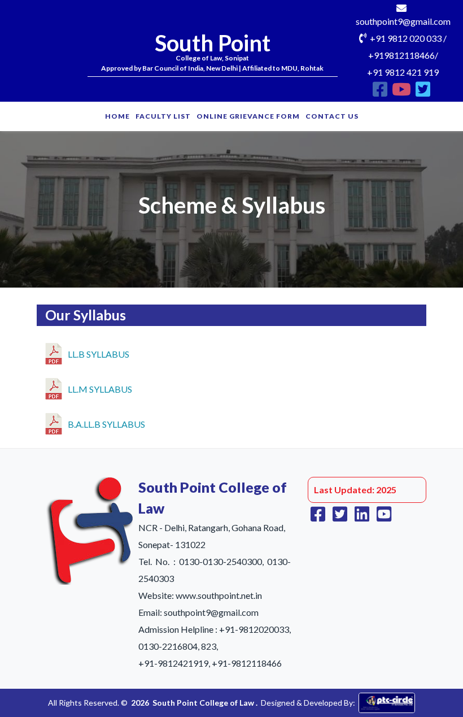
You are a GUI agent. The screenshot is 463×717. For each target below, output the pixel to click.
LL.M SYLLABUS (100, 389)
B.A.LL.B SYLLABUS (106, 424)
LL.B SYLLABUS (98, 354)
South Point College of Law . (204, 702)
